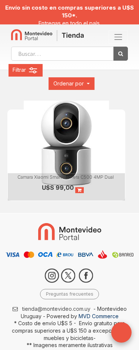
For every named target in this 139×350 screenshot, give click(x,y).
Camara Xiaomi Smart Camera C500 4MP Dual (65, 177)
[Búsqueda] (120, 54)
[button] (72, 83)
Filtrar (20, 70)
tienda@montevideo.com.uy (56, 309)
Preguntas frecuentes (69, 294)
